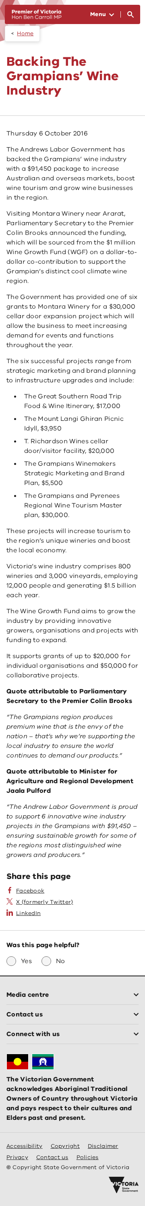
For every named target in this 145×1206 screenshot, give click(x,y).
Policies (88, 1157)
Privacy (17, 1157)
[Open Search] (130, 14)
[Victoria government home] (124, 1185)
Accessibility (24, 1146)
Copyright (65, 1146)
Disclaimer (103, 1146)
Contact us (52, 1157)
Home (25, 33)
